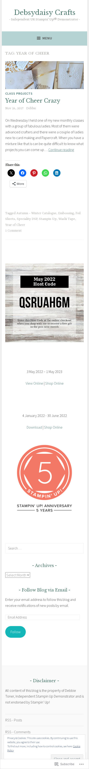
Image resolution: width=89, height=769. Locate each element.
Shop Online (54, 383)
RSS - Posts (13, 720)
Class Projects (19, 93)
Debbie (31, 108)
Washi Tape (66, 219)
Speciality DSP (27, 219)
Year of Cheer (15, 225)
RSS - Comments (17, 732)
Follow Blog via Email (44, 590)
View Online (34, 383)
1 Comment (13, 231)
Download (34, 427)
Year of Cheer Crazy (32, 101)
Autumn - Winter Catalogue (36, 213)
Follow (15, 631)
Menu (47, 38)
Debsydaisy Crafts (44, 12)
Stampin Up (48, 219)
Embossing (66, 213)
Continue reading (61, 149)
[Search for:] (44, 548)
